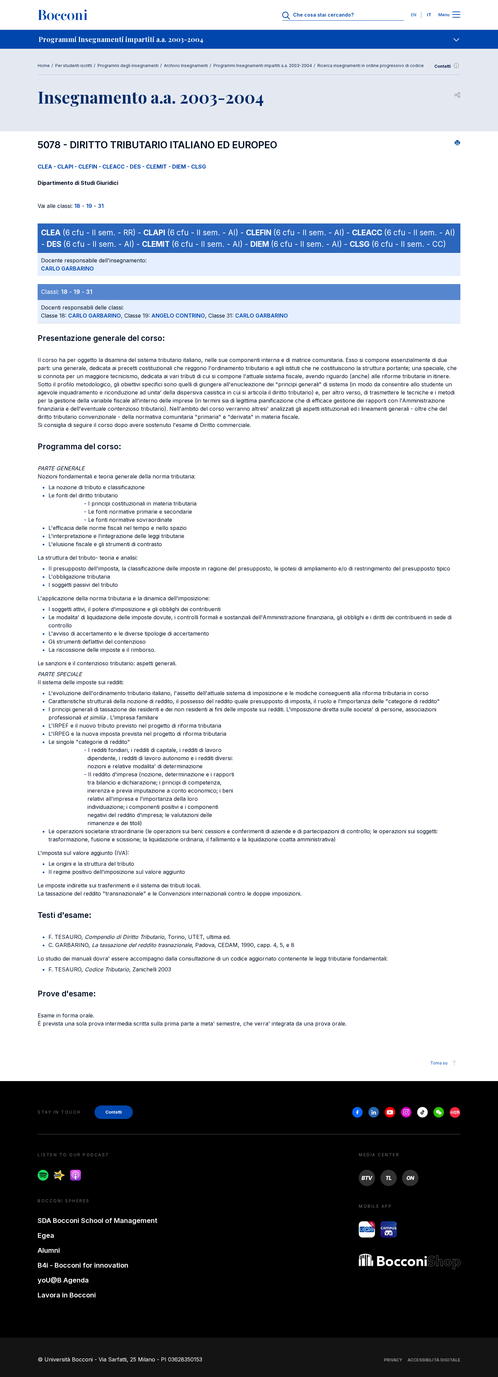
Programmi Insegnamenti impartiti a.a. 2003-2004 (262, 65)
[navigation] (249, 39)
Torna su (439, 1063)
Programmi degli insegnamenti (128, 65)
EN (413, 14)
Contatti (442, 66)
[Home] (63, 15)
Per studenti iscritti (73, 65)
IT (429, 14)
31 (101, 205)
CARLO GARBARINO (67, 268)
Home (44, 65)
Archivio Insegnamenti (186, 65)
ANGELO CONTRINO (178, 315)
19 (89, 205)
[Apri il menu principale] (456, 15)
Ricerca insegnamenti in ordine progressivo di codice (370, 65)
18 (77, 205)
